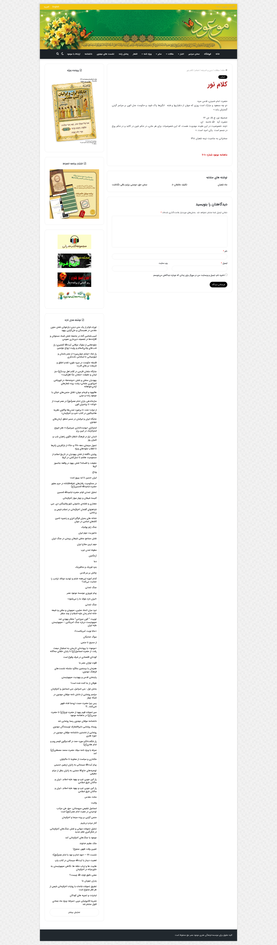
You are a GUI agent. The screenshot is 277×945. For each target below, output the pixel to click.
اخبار (182, 54)
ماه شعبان (222, 184)
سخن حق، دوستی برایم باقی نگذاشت (129, 184)
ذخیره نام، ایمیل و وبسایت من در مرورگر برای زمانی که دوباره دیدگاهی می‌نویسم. (189, 275)
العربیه (46, 7)
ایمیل (224, 263)
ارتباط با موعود (73, 54)
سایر (160, 54)
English (55, 7)
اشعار (135, 54)
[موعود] (138, 29)
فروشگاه (207, 54)
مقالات (171, 54)
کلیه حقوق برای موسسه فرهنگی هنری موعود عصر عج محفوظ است (203, 935)
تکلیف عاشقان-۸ (179, 184)
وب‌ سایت (163, 263)
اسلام (197, 70)
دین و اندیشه (206, 70)
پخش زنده (123, 54)
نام (225, 251)
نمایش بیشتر (74, 912)
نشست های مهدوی (105, 54)
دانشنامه (88, 54)
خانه (218, 54)
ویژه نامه (147, 54)
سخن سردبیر (194, 54)
